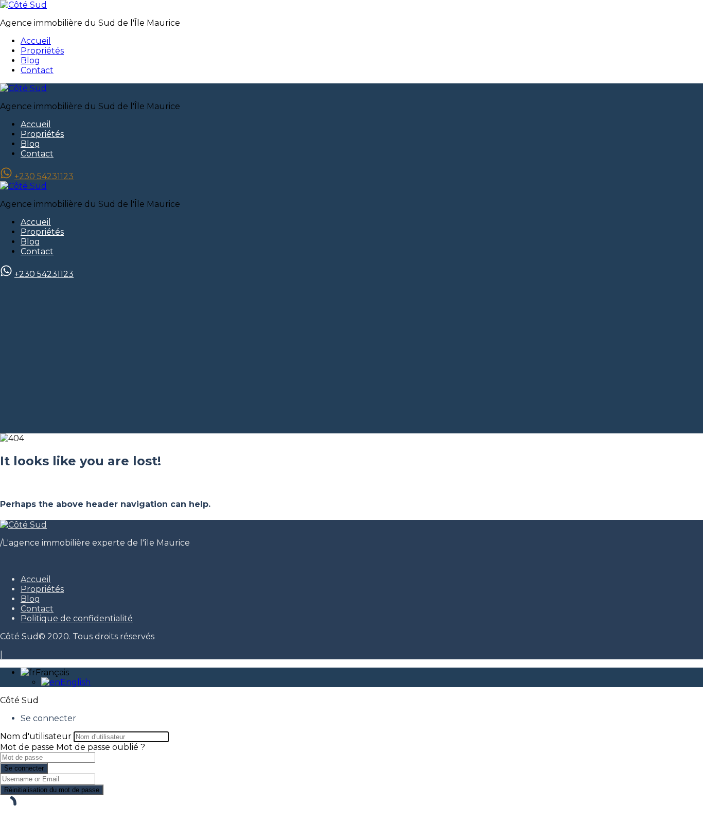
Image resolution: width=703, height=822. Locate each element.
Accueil (36, 41)
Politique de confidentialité (77, 618)
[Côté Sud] (23, 5)
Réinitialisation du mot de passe (51, 790)
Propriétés (42, 51)
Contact (37, 70)
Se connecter (24, 768)
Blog (30, 60)
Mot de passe (27, 747)
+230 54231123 (44, 176)
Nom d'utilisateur (36, 736)
